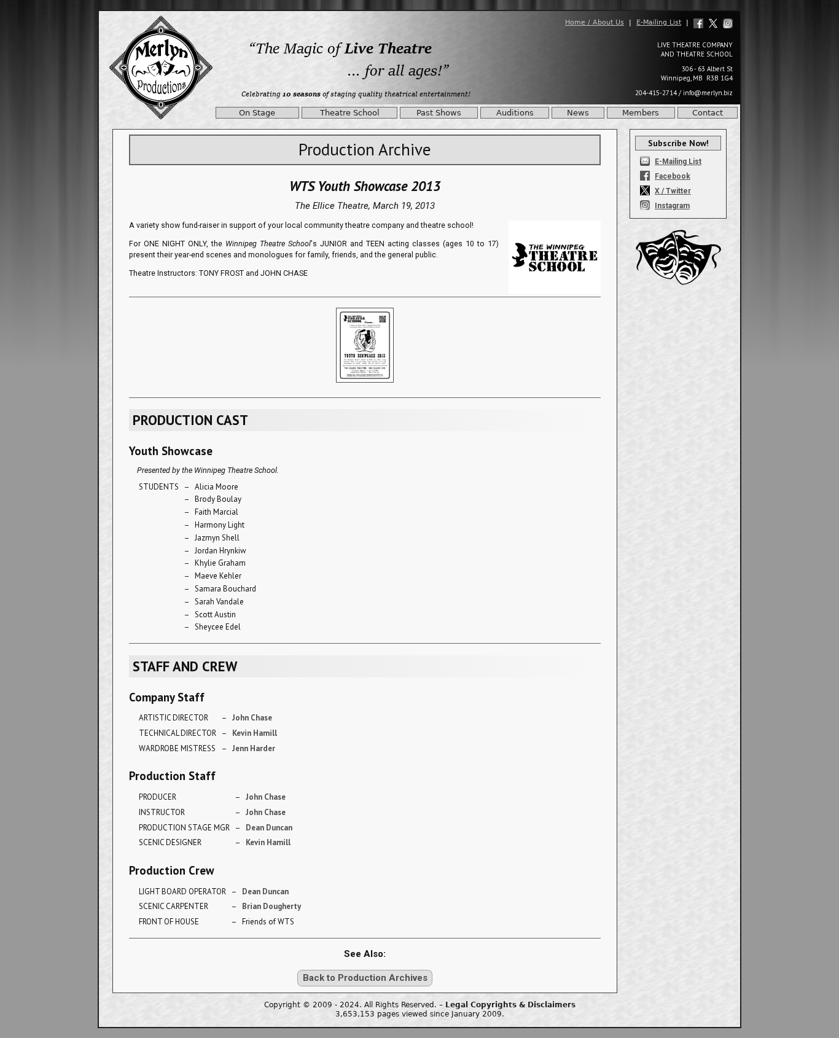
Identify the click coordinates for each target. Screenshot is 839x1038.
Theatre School (350, 112)
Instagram (672, 205)
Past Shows (438, 112)
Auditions (515, 112)
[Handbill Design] (365, 385)
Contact (707, 112)
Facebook (672, 176)
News (578, 112)
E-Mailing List (658, 22)
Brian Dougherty (271, 906)
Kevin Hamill (254, 733)
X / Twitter (673, 191)
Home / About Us (594, 22)
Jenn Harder (253, 748)
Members (640, 112)
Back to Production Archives (365, 977)
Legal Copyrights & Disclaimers (510, 1005)
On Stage (257, 112)
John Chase (252, 717)
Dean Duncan (269, 827)
